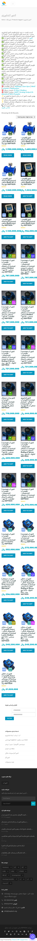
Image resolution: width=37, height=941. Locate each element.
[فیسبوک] (5, 931)
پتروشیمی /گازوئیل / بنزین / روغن (15, 744)
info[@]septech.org (10, 911)
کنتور (30, 38)
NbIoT (33, 86)
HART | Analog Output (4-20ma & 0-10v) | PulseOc (18, 93)
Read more (8, 155)
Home (3, 19)
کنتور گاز (7, 757)
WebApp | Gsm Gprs (22, 86)
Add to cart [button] (27, 196)
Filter (9, 718)
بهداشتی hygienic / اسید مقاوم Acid (16, 740)
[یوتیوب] (11, 934)
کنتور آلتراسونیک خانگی (11, 753)
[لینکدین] (20, 931)
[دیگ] (18, 934)
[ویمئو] (7, 934)
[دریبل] (16, 931)
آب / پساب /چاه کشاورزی (12, 735)
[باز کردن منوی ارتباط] (33, 937)
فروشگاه (8, 19)
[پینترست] (14, 934)
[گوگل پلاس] (12, 931)
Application (14, 88)
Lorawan (5, 88)
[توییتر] (9, 931)
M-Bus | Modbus (20, 90)
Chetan (14, 939)
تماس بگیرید (6, 108)
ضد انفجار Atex (9, 749)
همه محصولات (9, 762)
